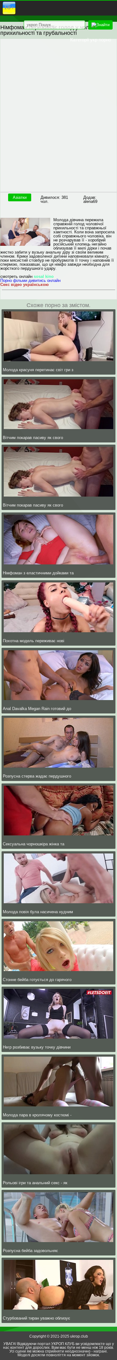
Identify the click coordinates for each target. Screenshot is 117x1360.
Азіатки (20, 197)
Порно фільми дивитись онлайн (30, 280)
